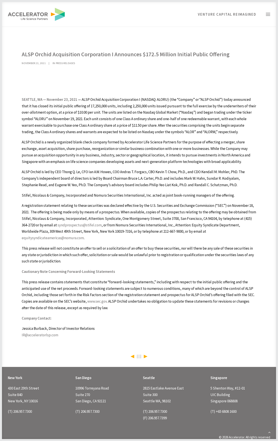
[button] (268, 14)
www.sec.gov (97, 301)
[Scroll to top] (269, 431)
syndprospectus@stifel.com (80, 225)
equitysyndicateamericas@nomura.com (53, 237)
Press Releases (65, 63)
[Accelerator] (36, 14)
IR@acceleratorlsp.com (40, 335)
